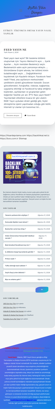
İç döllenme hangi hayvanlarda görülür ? (20, 252)
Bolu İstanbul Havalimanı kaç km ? (17, 245)
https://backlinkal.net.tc (38, 135)
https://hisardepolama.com (13, 135)
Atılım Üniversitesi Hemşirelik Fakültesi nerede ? (19, 237)
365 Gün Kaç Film (9, 304)
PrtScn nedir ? (10, 259)
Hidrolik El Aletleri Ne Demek (13, 311)
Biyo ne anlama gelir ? (13, 279)
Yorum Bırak (31, 115)
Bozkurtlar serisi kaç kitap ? (15, 229)
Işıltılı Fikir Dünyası (37, 10)
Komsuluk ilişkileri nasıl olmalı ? (16, 222)
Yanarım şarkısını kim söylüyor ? (17, 215)
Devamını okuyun (14, 116)
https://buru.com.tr (9, 138)
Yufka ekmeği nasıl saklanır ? (16, 266)
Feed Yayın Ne (15, 49)
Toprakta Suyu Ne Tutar (11, 319)
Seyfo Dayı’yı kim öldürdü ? (15, 272)
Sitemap (23, 138)
